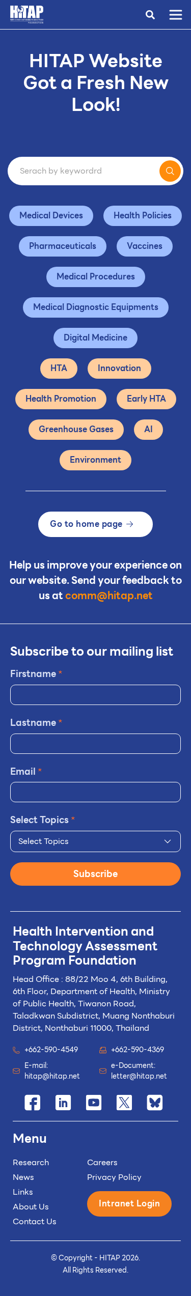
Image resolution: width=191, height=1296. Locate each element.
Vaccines (144, 246)
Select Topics (42, 819)
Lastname (36, 722)
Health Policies (143, 215)
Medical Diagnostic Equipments (95, 307)
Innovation (119, 368)
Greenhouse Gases (76, 429)
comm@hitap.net (109, 595)
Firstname (36, 673)
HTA (58, 368)
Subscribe (95, 873)
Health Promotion (60, 398)
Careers (102, 1162)
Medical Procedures (96, 276)
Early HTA (146, 398)
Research (31, 1162)
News (23, 1177)
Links (23, 1192)
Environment (95, 460)
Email (26, 771)
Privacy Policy (114, 1177)
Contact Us (35, 1221)
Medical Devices (51, 215)
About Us (31, 1206)
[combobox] (95, 841)
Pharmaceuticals (62, 246)
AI (148, 429)
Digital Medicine (95, 337)
